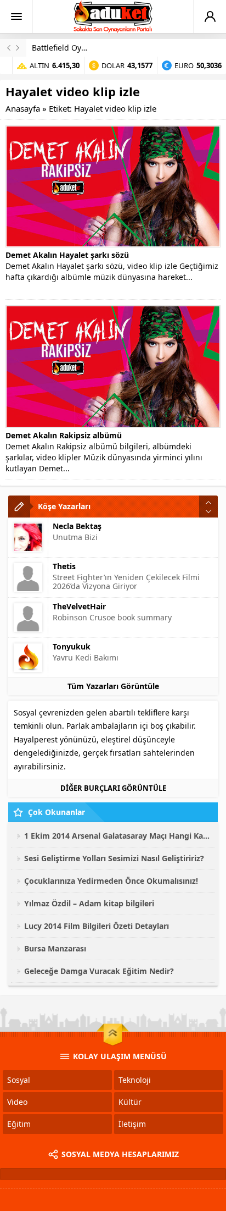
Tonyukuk (72, 646)
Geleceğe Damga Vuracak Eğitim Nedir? (99, 971)
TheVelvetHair (79, 606)
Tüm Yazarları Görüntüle (113, 686)
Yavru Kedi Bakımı (85, 657)
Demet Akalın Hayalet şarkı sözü (67, 255)
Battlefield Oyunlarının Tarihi (85, 47)
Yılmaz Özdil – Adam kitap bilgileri (89, 903)
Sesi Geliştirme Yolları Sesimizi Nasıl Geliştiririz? (114, 858)
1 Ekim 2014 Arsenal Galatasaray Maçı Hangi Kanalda (117, 835)
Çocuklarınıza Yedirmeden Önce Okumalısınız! (111, 881)
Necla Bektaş (77, 526)
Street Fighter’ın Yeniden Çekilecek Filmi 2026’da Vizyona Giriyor (126, 581)
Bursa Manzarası (55, 948)
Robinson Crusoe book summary (112, 617)
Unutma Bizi (75, 537)
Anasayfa (22, 108)
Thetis (64, 566)
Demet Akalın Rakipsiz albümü (63, 435)
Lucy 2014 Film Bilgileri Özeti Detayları (96, 926)
